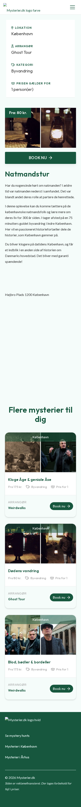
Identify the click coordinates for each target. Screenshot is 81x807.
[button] (72, 7)
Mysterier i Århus (17, 757)
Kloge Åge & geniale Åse (29, 479)
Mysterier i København (21, 746)
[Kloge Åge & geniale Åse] (40, 452)
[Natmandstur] (40, 111)
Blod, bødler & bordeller (29, 662)
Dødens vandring (23, 570)
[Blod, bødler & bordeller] (40, 635)
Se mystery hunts (17, 736)
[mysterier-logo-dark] (21, 7)
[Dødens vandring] (40, 543)
